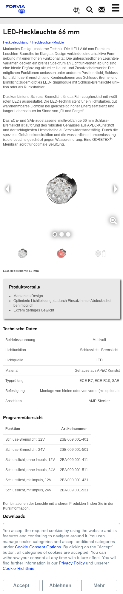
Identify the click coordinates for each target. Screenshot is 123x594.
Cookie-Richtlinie (18, 568)
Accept (21, 585)
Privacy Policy (72, 563)
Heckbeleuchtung (15, 42)
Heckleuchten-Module (48, 42)
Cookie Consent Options (38, 546)
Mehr (99, 585)
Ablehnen (60, 585)
